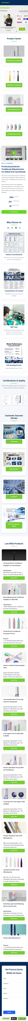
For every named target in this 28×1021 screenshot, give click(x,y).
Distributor (14, 496)
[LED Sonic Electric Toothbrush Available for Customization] (14, 555)
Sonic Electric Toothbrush (14, 60)
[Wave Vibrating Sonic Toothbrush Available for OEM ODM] (14, 589)
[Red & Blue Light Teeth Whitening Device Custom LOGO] (14, 895)
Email (5, 988)
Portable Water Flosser (14, 134)
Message (6, 998)
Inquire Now (14, 578)
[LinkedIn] (8, 227)
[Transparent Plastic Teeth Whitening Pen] (14, 861)
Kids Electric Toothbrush (14, 85)
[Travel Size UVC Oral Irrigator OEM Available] (14, 793)
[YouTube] (16, 227)
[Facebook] (12, 227)
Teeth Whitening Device (14, 109)
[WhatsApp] (19, 227)
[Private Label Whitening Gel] (14, 929)
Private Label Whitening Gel (11, 938)
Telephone (5, 983)
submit (9, 1012)
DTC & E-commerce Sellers (14, 525)
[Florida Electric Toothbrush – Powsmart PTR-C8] (14, 623)
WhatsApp (6, 1018)
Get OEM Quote (14, 211)
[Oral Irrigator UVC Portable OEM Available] (14, 725)
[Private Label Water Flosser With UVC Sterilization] (14, 759)
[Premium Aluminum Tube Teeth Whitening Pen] (14, 827)
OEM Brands (14, 441)
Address (5, 993)
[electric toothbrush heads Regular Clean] (14, 657)
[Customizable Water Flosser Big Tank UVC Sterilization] (14, 691)
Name (4, 978)
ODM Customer (14, 469)
